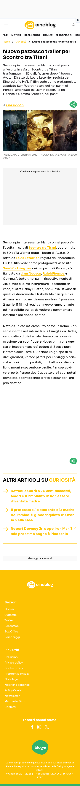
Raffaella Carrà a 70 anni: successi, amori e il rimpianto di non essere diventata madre (41, 496)
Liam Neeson (31, 273)
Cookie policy (13, 668)
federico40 (15, 105)
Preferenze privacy (16, 673)
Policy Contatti (14, 690)
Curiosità (21, 41)
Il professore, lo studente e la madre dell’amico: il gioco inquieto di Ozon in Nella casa (42, 515)
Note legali (11, 679)
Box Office (11, 631)
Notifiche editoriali (17, 684)
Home (6, 41)
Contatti (10, 707)
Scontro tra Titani (42, 248)
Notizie (16, 35)
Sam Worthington (17, 268)
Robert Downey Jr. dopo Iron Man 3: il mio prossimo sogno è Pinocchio (43, 531)
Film (5, 35)
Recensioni (32, 35)
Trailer (48, 35)
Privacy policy (13, 662)
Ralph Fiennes (54, 273)
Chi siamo (11, 657)
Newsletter (12, 696)
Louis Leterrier (27, 258)
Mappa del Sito (14, 701)
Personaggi (64, 35)
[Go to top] (72, 773)
